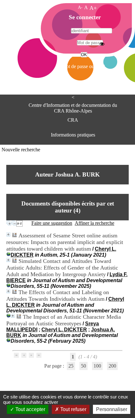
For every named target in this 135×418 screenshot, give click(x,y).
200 (112, 366)
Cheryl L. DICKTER (64, 329)
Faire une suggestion (51, 223)
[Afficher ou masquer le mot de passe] (102, 43)
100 (97, 366)
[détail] (8, 234)
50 (83, 366)
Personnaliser (111, 409)
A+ (93, 8)
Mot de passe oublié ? (83, 66)
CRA (73, 120)
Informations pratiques (73, 134)
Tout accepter (29, 409)
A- (80, 7)
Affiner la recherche (94, 223)
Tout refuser (72, 409)
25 (70, 366)
